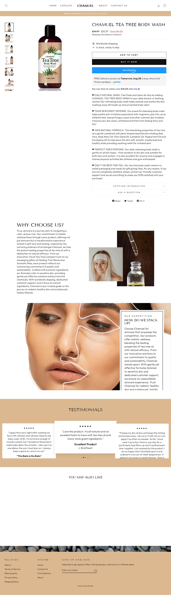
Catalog (66, 5)
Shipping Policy (12, 581)
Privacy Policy (11, 577)
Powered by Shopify (85, 586)
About (103, 5)
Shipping (96, 34)
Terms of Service (12, 569)
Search (8, 565)
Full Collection (44, 573)
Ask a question (129, 192)
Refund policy (11, 573)
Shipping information (129, 186)
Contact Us (119, 5)
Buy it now (129, 62)
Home (53, 5)
